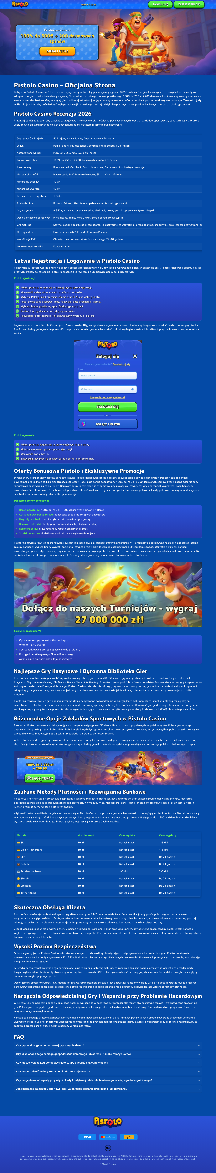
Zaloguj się (160, 4)
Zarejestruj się (189, 4)
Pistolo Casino (88, 4)
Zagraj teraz (57, 51)
